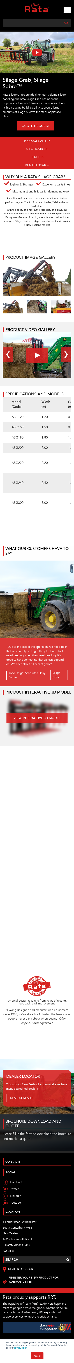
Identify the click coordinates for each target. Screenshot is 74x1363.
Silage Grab (56, 675)
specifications (37, 149)
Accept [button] (37, 1355)
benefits (37, 157)
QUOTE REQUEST (36, 126)
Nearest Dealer (21, 1098)
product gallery (37, 141)
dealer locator (37, 165)
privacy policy (20, 1347)
